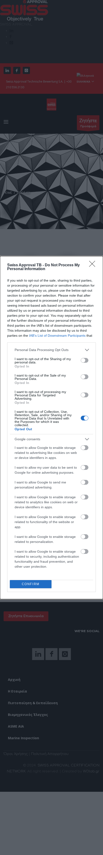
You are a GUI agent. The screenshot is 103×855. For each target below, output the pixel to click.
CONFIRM (31, 584)
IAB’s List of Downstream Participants (57, 335)
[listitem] (51, 349)
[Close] (93, 265)
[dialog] (51, 427)
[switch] (84, 360)
